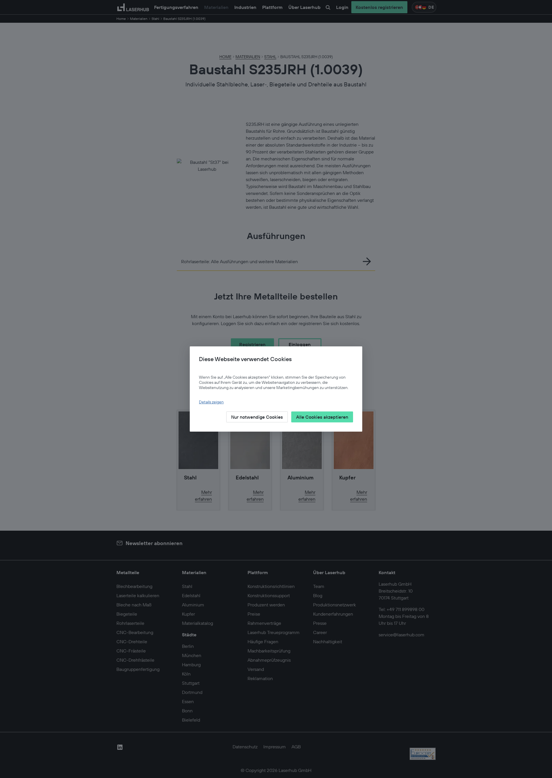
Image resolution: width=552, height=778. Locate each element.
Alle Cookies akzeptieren (322, 417)
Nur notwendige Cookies (257, 417)
